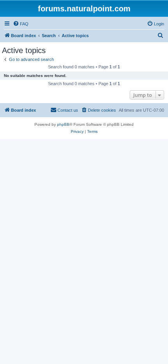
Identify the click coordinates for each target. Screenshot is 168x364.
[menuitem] (21, 24)
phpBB (63, 124)
